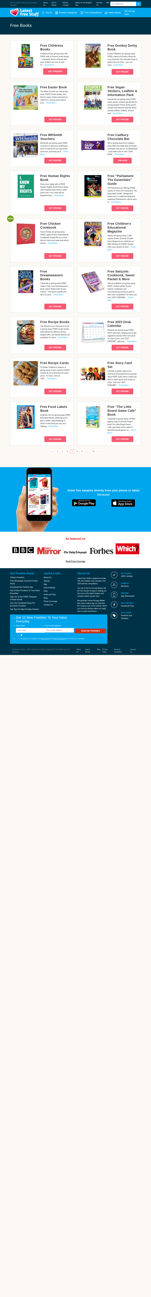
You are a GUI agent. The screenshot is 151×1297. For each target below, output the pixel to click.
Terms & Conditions (59, 639)
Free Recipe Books (54, 322)
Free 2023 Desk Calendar (119, 324)
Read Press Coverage (75, 561)
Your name (20, 626)
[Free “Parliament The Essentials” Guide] (93, 186)
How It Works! (49, 588)
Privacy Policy (45, 639)
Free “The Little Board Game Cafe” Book (121, 410)
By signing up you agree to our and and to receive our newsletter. (52, 639)
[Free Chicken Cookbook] (25, 234)
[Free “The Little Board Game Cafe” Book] (93, 417)
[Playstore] (84, 502)
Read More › (50, 65)
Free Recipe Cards (54, 363)
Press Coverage (50, 601)
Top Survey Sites (129, 12)
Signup (47, 581)
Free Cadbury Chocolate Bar (118, 137)
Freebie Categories (68, 12)
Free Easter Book (53, 87)
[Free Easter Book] (25, 97)
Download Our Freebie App (21, 587)
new (10, 219)
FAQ (45, 591)
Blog (46, 598)
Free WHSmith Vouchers (51, 137)
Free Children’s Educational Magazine (119, 227)
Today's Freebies (17, 577)
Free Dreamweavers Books (51, 275)
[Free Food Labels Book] (25, 417)
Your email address (53, 626)
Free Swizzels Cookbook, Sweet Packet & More (120, 275)
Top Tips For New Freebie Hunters (24, 609)
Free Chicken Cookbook (50, 225)
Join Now (101, 4)
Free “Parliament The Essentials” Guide (120, 179)
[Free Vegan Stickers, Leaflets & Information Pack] (93, 97)
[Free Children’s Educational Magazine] (93, 234)
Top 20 (49, 12)
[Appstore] (123, 503)
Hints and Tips (50, 594)
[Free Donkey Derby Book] (93, 56)
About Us (47, 577)
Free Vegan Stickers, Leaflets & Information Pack (122, 91)
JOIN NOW (122, 160)
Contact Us (48, 605)
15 (93, 451)
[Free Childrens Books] (25, 56)
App (45, 584)
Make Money (115, 12)
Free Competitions (93, 12)
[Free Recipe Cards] (25, 373)
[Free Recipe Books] (25, 332)
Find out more (103, 494)
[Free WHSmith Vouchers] (25, 145)
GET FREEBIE (55, 71)
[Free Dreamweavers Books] (25, 282)
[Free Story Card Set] (93, 373)
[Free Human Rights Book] (25, 186)
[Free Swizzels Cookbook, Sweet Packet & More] (93, 282)
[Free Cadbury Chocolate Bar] (93, 145)
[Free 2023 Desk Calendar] (93, 332)
